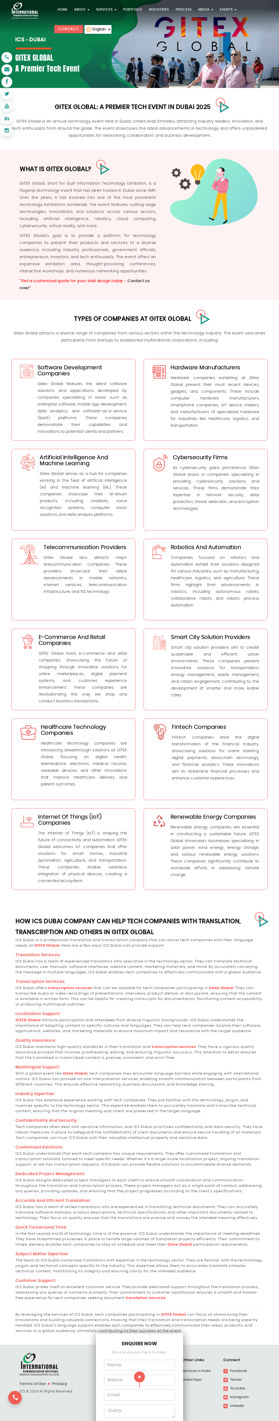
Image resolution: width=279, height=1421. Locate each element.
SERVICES (105, 9)
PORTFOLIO (132, 9)
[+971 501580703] (17, 1400)
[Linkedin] (6, 118)
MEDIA (204, 9)
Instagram (238, 1397)
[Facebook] (6, 82)
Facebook (238, 1371)
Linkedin (236, 1405)
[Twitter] (6, 94)
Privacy (59, 1384)
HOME (62, 9)
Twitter (235, 1379)
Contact (68, 29)
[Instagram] (6, 131)
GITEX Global (46, 945)
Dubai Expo (192, 1379)
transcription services (70, 988)
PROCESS (184, 9)
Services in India (196, 1371)
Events (227, 9)
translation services (146, 1298)
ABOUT (80, 9)
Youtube (237, 1388)
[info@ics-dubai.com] (6, 69)
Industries (159, 9)
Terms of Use (33, 1384)
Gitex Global (221, 988)
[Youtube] (6, 106)
